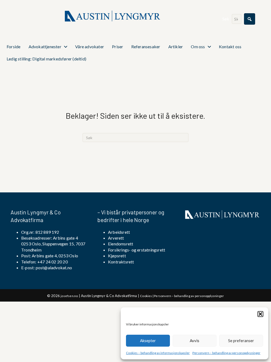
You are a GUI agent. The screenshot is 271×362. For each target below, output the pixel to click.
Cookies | (147, 296)
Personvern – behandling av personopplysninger (226, 353)
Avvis (194, 340)
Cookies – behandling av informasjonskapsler (158, 353)
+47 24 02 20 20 (52, 261)
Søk (225, 18)
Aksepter (148, 340)
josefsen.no (69, 296)
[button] (260, 314)
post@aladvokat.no (54, 267)
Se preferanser (241, 340)
